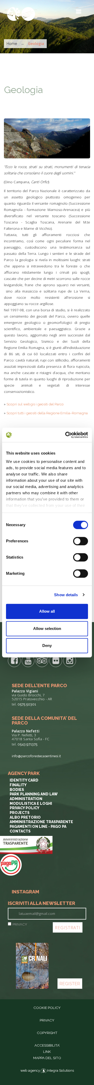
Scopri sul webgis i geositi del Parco (35, 404)
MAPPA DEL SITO (47, 1058)
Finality (18, 785)
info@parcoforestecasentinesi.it (36, 756)
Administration (26, 799)
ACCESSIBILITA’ (47, 1045)
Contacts (20, 831)
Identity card (24, 780)
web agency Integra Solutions (47, 1070)
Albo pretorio (25, 817)
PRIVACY (20, 924)
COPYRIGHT (47, 1033)
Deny (47, 645)
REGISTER (70, 983)
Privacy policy (24, 808)
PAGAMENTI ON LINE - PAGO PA (38, 826)
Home (12, 44)
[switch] (80, 541)
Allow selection (47, 628)
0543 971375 (27, 744)
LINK (47, 1051)
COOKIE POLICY (47, 1008)
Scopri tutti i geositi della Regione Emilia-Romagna (47, 413)
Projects (20, 813)
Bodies (17, 790)
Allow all (47, 611)
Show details (66, 595)
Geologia (23, 89)
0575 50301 (26, 704)
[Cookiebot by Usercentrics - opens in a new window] (66, 435)
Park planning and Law (34, 794)
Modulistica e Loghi (31, 803)
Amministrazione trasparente (41, 822)
